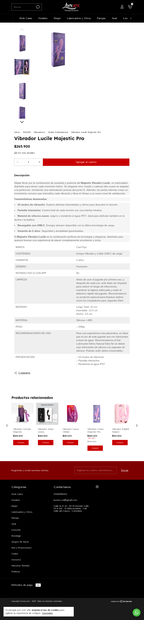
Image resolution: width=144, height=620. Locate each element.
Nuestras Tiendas (20, 565)
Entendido (47, 613)
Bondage (16, 536)
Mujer (57, 18)
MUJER (27, 132)
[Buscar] (37, 7)
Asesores (16, 559)
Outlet (14, 553)
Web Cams (25, 18)
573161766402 (60, 494)
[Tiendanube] (122, 601)
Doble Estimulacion (58, 132)
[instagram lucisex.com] (97, 486)
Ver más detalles (26, 153)
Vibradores (39, 132)
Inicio (17, 132)
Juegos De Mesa (20, 542)
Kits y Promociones (21, 548)
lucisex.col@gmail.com (65, 500)
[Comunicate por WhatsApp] (136, 612)
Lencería (15, 530)
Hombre (43, 18)
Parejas (101, 18)
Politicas (15, 571)
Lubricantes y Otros (79, 18)
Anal (114, 18)
